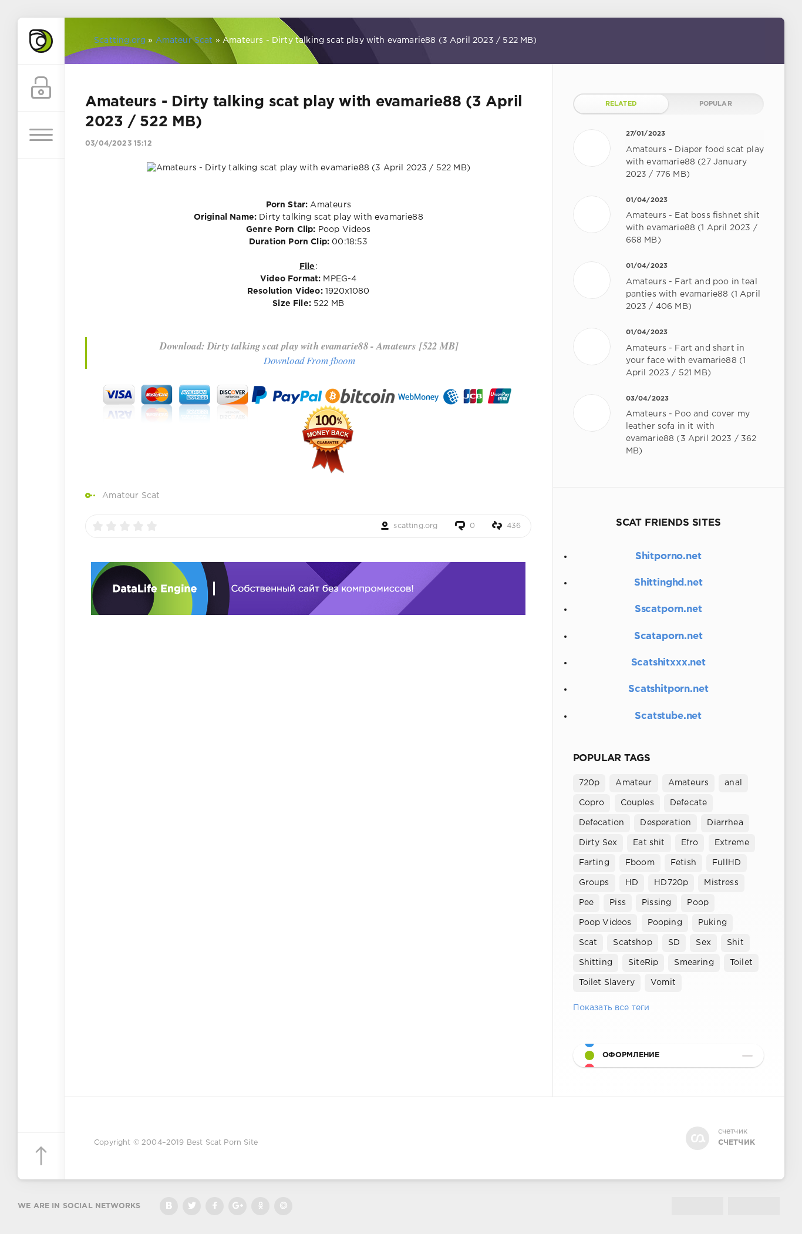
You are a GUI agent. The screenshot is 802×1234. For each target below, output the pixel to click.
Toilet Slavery (607, 982)
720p (589, 782)
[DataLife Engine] (41, 41)
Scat (588, 942)
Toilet (741, 962)
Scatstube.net (668, 716)
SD (674, 942)
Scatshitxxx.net (668, 662)
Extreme (732, 842)
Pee (586, 902)
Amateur (633, 782)
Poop (698, 902)
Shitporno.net (668, 556)
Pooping (665, 922)
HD (631, 882)
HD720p (671, 882)
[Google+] (237, 1206)
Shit (735, 942)
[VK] (169, 1206)
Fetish (683, 862)
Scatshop (632, 942)
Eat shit (649, 842)
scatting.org (415, 526)
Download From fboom (309, 360)
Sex (703, 942)
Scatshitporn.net (668, 689)
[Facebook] (214, 1206)
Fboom (640, 862)
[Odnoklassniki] (260, 1206)
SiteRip (643, 962)
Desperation (665, 822)
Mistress (721, 882)
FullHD (726, 862)
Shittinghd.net (668, 583)
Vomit (663, 982)
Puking (712, 922)
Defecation (602, 822)
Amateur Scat (131, 495)
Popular (715, 104)
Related (621, 104)
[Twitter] (192, 1206)
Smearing (693, 962)
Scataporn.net (668, 636)
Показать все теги (611, 1007)
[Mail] (283, 1206)
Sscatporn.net (668, 609)
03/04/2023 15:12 (118, 143)
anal (733, 782)
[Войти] (41, 88)
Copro (592, 802)
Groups (594, 882)
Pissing (656, 902)
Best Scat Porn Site (222, 1142)
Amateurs (688, 782)
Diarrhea (725, 822)
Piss (617, 902)
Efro (690, 842)
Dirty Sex (598, 842)
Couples (637, 802)
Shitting (595, 962)
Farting (594, 862)
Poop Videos (605, 922)
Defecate (688, 802)
